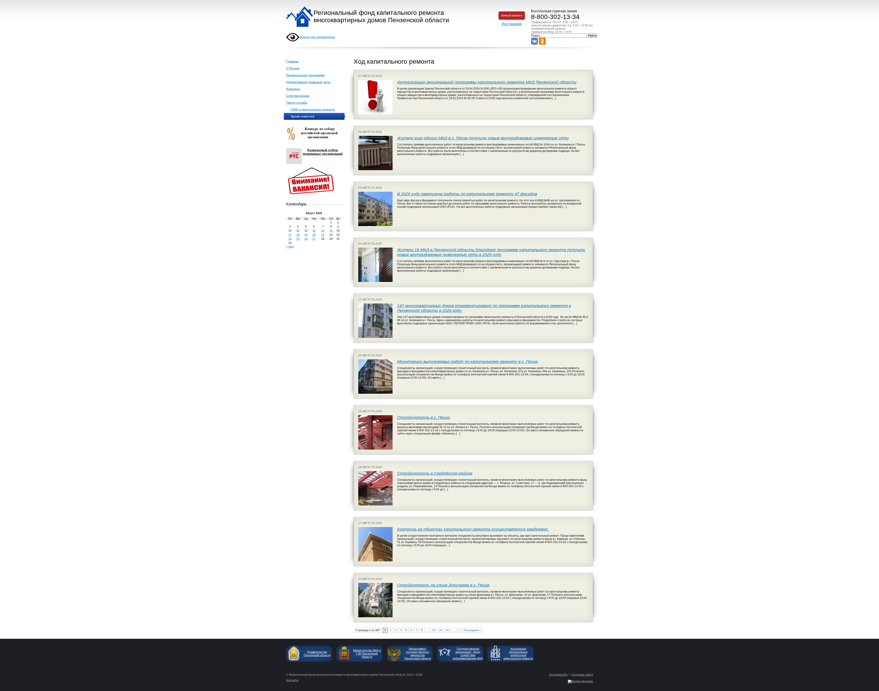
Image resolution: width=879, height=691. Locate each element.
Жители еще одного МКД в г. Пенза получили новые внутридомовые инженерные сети (483, 138)
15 (331, 230)
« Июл (290, 246)
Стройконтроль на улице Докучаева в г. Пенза (443, 585)
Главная (292, 61)
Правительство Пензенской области (317, 653)
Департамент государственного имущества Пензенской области (417, 653)
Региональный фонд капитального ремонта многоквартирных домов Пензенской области (381, 16)
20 (314, 234)
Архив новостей (302, 116)
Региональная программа (305, 75)
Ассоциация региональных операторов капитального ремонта (518, 653)
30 (440, 630)
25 (298, 238)
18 (298, 234)
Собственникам (297, 96)
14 (322, 230)
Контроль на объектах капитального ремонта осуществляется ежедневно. (473, 529)
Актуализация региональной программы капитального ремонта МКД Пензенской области (486, 82)
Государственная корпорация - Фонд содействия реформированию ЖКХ (468, 653)
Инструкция (512, 24)
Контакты (292, 680)
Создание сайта (582, 674)
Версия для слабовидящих (317, 37)
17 (290, 234)
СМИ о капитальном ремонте (313, 109)
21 (322, 234)
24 (290, 238)
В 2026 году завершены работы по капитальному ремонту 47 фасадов (467, 194)
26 (306, 238)
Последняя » (472, 630)
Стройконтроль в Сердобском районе (434, 473)
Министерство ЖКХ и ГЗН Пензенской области (367, 653)
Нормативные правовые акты (308, 82)
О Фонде (292, 68)
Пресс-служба (296, 102)
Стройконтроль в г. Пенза (423, 417)
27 (314, 238)
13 (314, 230)
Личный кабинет (511, 15)
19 (306, 234)
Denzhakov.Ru (558, 674)
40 (447, 630)
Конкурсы (293, 89)
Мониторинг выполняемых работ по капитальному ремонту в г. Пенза (467, 361)
